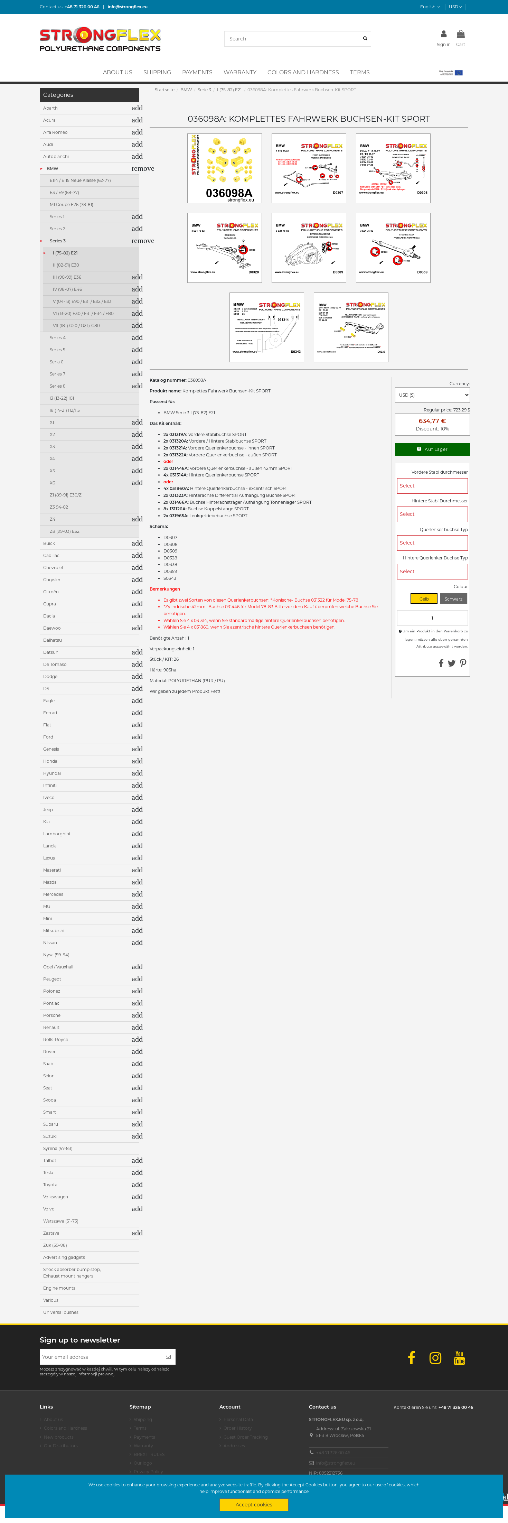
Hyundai (52, 773)
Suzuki (50, 1136)
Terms (140, 1428)
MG (46, 906)
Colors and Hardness (65, 1428)
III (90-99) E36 (67, 277)
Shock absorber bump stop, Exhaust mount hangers (72, 1273)
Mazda (50, 882)
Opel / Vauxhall (58, 966)
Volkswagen (55, 1196)
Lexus (49, 858)
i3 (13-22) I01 (62, 398)
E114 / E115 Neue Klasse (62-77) (80, 180)
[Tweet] (452, 665)
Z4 (52, 519)
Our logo (143, 1463)
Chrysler (51, 579)
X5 (52, 470)
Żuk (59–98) (55, 1245)
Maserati (52, 870)
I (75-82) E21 (65, 253)
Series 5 (57, 349)
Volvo (49, 1208)
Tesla (48, 1172)
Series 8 (58, 386)
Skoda (49, 1100)
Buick (49, 543)
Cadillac (51, 555)
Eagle (49, 700)
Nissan (50, 942)
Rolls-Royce (55, 1039)
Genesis (51, 749)
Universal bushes (60, 1312)
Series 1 (57, 216)
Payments (144, 1437)
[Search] (365, 39)
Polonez (51, 991)
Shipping (143, 1419)
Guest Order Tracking (246, 1437)
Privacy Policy (148, 1471)
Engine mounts (59, 1288)
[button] (450, 73)
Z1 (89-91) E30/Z (66, 495)
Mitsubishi (53, 930)
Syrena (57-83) (58, 1148)
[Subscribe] (168, 1357)
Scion (49, 1075)
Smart (49, 1112)
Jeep (48, 809)
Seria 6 (56, 361)
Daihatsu (52, 640)
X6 (52, 482)
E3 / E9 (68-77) (64, 192)
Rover (49, 1051)
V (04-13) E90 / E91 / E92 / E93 (82, 301)
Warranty (143, 1445)
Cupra (49, 603)
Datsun (50, 652)
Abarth (50, 108)
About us (53, 1419)
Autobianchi (56, 156)
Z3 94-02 (59, 507)
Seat (47, 1087)
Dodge (50, 676)
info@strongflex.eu (335, 1463)
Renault (51, 1027)
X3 (52, 446)
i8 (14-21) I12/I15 (65, 410)
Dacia (49, 616)
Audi (48, 144)
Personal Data (238, 1419)
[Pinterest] (463, 665)
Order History (238, 1428)
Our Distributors (61, 1445)
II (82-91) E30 (66, 265)
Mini (47, 918)
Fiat (47, 724)
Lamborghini (56, 833)
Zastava (51, 1233)
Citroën (51, 591)
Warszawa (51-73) (60, 1221)
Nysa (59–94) (56, 954)
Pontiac (51, 1003)
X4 (52, 458)
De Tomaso (55, 664)
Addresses (234, 1445)
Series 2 (57, 228)
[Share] (441, 665)
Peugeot (52, 979)
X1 (52, 422)
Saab (48, 1063)
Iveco (49, 797)
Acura (49, 120)
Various (50, 1300)
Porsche (51, 1015)
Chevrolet (53, 567)
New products (59, 1437)
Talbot (49, 1160)
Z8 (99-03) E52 (64, 531)
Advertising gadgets (64, 1257)
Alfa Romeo (55, 132)
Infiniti (50, 785)
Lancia (50, 845)
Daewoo (52, 628)
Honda (50, 761)
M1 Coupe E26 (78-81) (71, 204)
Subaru (50, 1124)
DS (46, 688)
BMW (52, 168)
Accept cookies (254, 1505)
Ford (48, 737)
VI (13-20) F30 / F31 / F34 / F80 (83, 313)
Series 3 (58, 240)
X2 (52, 434)
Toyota (50, 1184)
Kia (46, 821)
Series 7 (57, 374)
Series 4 (58, 337)
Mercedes (53, 894)
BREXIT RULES (149, 1454)
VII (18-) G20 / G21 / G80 (76, 325)
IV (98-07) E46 (67, 289)
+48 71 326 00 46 (333, 1452)
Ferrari (50, 712)
